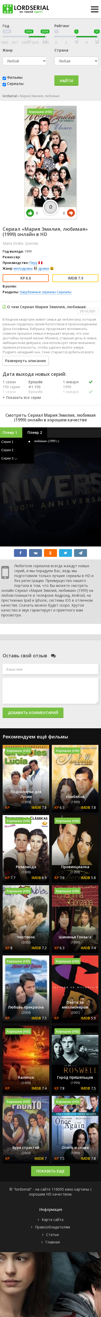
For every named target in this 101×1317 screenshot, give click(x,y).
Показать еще (50, 1171)
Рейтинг (61, 25)
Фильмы (15, 77)
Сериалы (15, 83)
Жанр (8, 50)
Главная (52, 1242)
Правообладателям (52, 1227)
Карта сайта (52, 1219)
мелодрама (23, 268)
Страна (61, 50)
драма (43, 268)
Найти (66, 80)
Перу (33, 262)
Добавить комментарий (33, 712)
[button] (22, 397)
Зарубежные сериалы (38, 292)
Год (6, 25)
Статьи (52, 1234)
